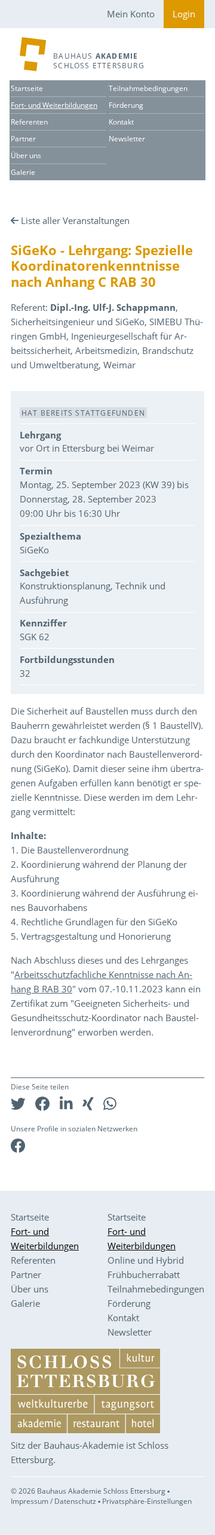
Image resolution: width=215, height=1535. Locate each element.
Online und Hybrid (146, 1260)
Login (184, 14)
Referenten (29, 122)
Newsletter (127, 139)
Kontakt (121, 122)
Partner (23, 139)
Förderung (126, 105)
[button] (18, 1103)
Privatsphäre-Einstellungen (147, 1501)
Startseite (27, 88)
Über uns (26, 155)
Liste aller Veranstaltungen (75, 220)
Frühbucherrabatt (144, 1274)
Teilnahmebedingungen (148, 88)
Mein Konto (131, 14)
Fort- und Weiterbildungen (54, 105)
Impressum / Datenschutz (53, 1501)
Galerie (23, 172)
